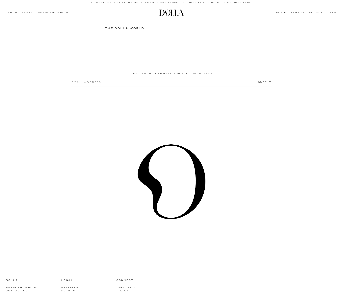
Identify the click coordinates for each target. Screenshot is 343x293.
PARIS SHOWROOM (22, 288)
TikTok (123, 291)
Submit (265, 82)
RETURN (68, 291)
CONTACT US (17, 291)
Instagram (127, 288)
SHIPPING (70, 288)
